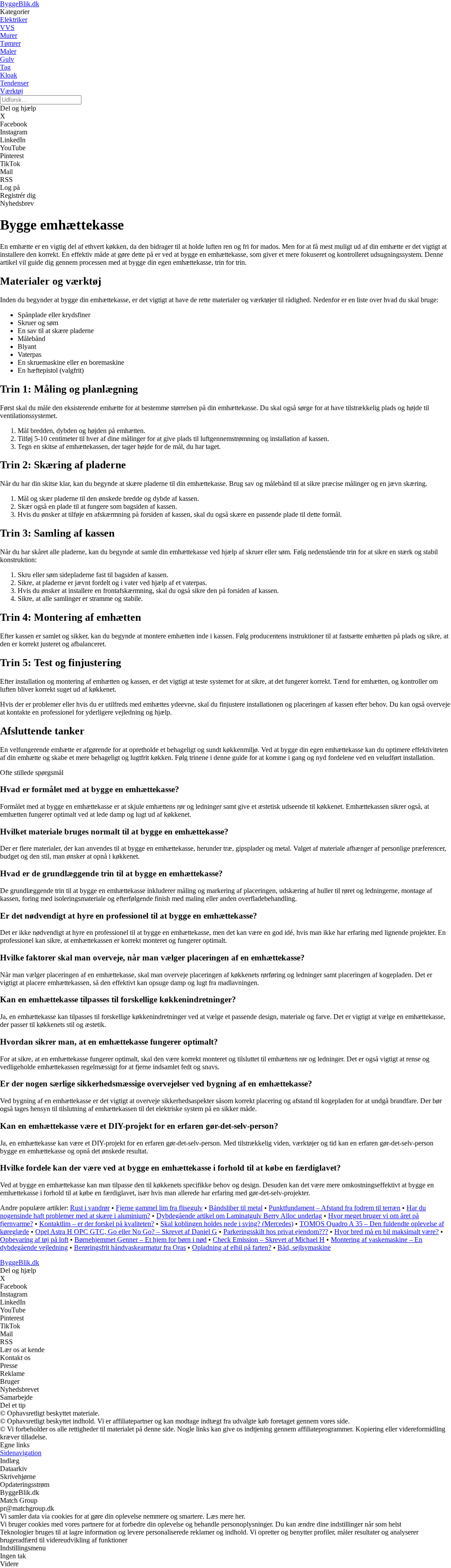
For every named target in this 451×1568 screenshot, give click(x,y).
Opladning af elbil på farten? (231, 1247)
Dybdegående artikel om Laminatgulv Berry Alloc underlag (239, 1216)
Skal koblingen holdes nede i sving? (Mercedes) (226, 1223)
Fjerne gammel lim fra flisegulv (159, 1208)
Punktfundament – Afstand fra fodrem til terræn (334, 1208)
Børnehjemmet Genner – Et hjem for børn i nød (140, 1239)
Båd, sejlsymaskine (304, 1247)
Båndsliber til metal (235, 1208)
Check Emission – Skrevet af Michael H (269, 1239)
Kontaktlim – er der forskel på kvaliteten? (96, 1223)
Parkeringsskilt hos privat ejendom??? (275, 1231)
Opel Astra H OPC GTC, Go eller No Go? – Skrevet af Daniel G (126, 1231)
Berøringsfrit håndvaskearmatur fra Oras (130, 1247)
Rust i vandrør (90, 1208)
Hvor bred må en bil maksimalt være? (386, 1231)
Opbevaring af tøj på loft (34, 1239)
